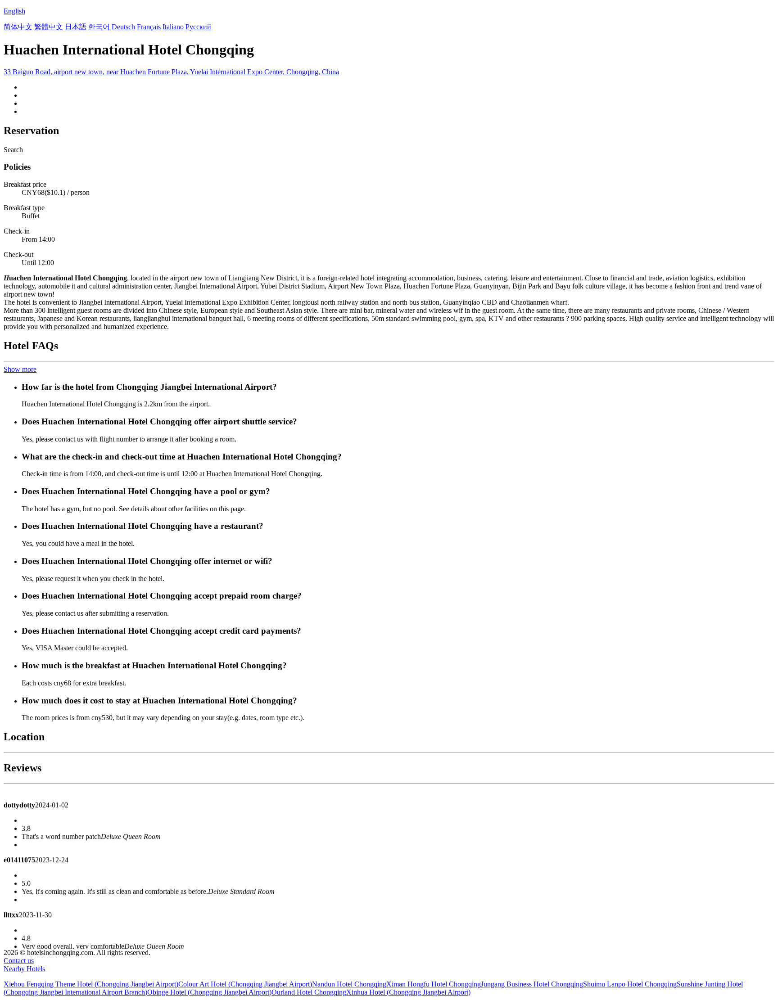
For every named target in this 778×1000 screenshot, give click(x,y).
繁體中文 (48, 27)
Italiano (173, 27)
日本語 (75, 27)
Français (149, 27)
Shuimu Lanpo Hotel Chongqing (630, 984)
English (14, 11)
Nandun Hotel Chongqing (349, 984)
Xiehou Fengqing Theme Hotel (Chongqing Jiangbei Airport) (91, 984)
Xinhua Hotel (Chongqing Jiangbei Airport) (408, 992)
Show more (20, 369)
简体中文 (18, 27)
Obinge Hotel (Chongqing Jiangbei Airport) (209, 992)
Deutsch (123, 27)
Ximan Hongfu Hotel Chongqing (433, 984)
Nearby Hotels (24, 969)
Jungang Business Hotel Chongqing (532, 984)
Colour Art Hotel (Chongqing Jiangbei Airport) (245, 984)
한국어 (99, 27)
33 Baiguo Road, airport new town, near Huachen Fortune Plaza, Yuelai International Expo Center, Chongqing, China (171, 72)
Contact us (19, 960)
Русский (198, 27)
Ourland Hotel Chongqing (308, 992)
